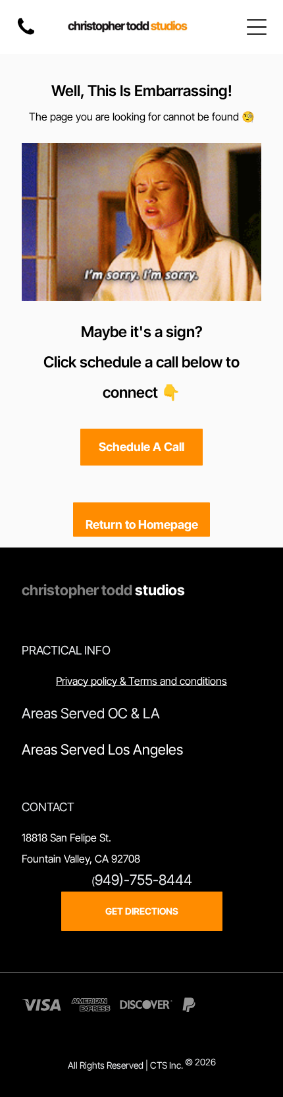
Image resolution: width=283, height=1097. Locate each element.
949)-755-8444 (143, 879)
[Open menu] (257, 27)
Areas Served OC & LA (91, 713)
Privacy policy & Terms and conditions (141, 680)
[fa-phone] (26, 33)
